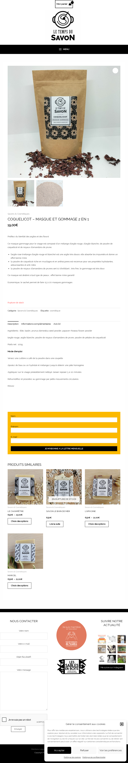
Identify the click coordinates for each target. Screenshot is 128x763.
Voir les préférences (111, 750)
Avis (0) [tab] (57, 324)
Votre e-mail (24, 644)
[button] (121, 724)
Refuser (84, 750)
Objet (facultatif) (23, 657)
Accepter (59, 750)
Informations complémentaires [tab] (36, 324)
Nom (13, 416)
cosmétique (55, 311)
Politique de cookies (72, 757)
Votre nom (24, 630)
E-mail (14, 437)
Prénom (14, 426)
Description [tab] (13, 324)
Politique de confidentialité (93, 757)
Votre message (24, 670)
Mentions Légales (38, 749)
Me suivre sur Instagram (112, 667)
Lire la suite (54, 524)
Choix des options (19, 521)
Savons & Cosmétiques (18, 214)
